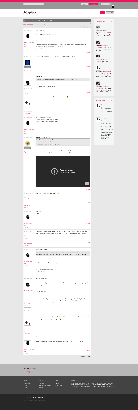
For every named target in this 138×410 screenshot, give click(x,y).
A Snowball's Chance (101, 88)
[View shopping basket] (113, 6)
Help (96, 13)
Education (26, 387)
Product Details (65, 13)
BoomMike (106, 45)
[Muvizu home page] (29, 12)
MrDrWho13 (27, 71)
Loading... (28, 372)
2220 (28, 73)
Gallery (78, 13)
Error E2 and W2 (100, 73)
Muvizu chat (100, 100)
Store (73, 13)
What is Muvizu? (55, 13)
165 (28, 207)
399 (28, 154)
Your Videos (30, 24)
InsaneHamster (28, 243)
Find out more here (89, 1)
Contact (25, 385)
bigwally (26, 152)
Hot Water (99, 61)
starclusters (110, 104)
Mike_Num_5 (27, 205)
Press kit (41, 383)
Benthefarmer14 (107, 71)
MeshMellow (26, 383)
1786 (28, 113)
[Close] (95, 1)
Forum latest (100, 21)
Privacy (57, 383)
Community (85, 13)
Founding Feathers (101, 47)
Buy (103, 13)
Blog (92, 13)
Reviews (41, 387)
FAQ (51, 20)
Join (93, 4)
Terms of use (58, 385)
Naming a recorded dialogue (104, 32)
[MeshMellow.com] (38, 397)
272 (28, 245)
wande (109, 118)
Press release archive (45, 385)
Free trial (110, 13)
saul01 (105, 30)
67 (27, 46)
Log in (84, 4)
